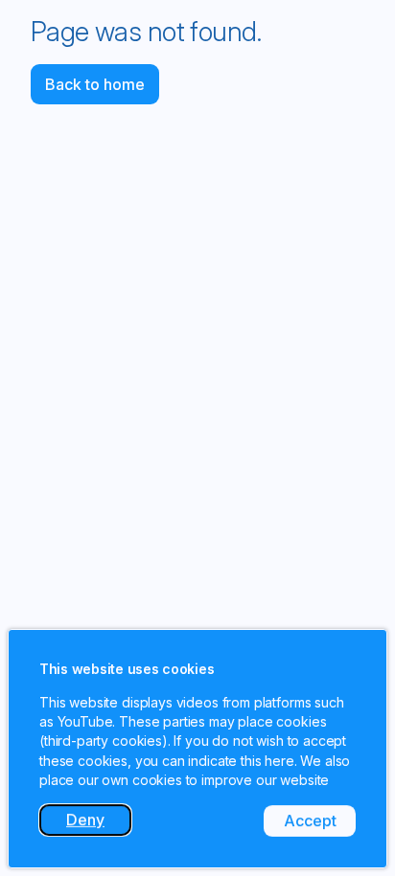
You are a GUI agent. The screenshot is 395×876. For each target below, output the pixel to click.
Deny (98, 823)
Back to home (95, 84)
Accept (320, 824)
